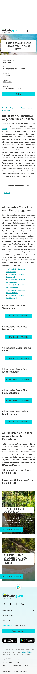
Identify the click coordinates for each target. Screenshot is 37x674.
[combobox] (18, 61)
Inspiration (6, 620)
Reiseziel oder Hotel (8, 60)
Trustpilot (7, 193)
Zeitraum (5, 67)
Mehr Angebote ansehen (17, 316)
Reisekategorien (27, 108)
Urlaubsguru (7, 610)
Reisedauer (6, 73)
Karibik (4, 129)
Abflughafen (6, 80)
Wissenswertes (7, 615)
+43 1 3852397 (28, 652)
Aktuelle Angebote (9, 108)
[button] (18, 94)
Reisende (5, 86)
